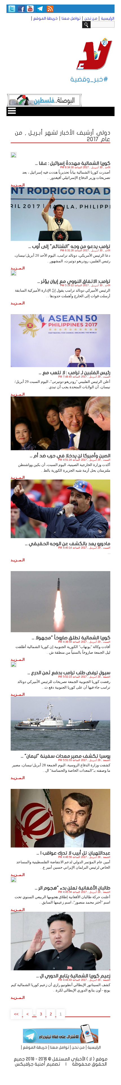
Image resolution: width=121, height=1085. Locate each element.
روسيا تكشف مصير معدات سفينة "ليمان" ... (65, 756)
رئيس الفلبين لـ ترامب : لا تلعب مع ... (74, 372)
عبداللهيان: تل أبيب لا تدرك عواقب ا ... (73, 853)
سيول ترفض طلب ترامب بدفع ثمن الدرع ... (69, 672)
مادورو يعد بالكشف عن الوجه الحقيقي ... (67, 543)
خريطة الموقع (45, 18)
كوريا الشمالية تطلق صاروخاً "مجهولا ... (71, 637)
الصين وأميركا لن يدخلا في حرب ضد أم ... (70, 455)
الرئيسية (107, 18)
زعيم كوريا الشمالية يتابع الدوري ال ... (73, 975)
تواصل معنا (71, 18)
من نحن (90, 18)
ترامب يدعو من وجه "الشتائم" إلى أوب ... (69, 246)
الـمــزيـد (18, 185)
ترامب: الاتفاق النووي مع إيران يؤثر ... (73, 281)
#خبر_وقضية (89, 79)
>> (16, 1014)
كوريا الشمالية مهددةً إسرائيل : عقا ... (72, 163)
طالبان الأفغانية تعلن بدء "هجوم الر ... (72, 888)
